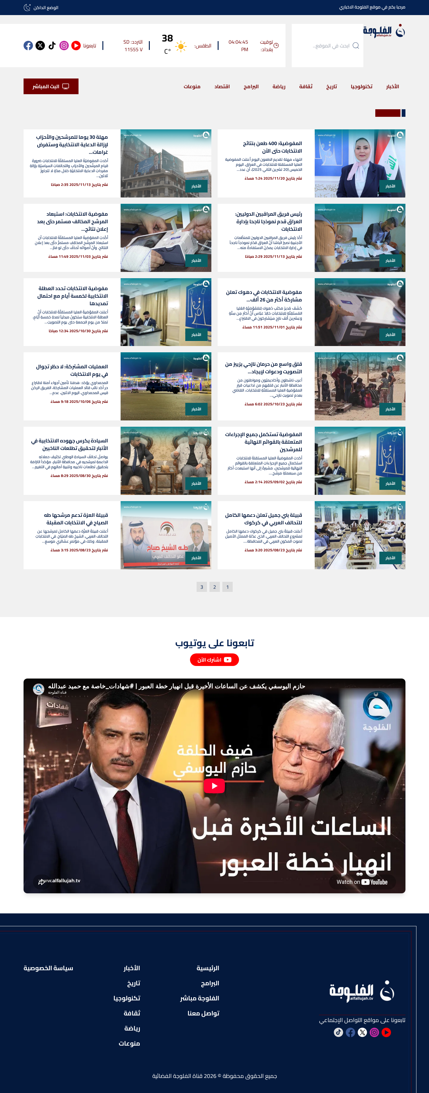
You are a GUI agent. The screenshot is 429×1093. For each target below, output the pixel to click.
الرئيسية (208, 968)
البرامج (251, 86)
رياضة (279, 86)
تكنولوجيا (361, 86)
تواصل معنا (203, 1013)
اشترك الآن (209, 659)
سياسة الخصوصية (48, 968)
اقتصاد (222, 86)
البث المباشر (46, 86)
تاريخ (331, 86)
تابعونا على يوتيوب (214, 642)
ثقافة (305, 86)
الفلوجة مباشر (199, 998)
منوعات (192, 86)
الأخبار (392, 86)
